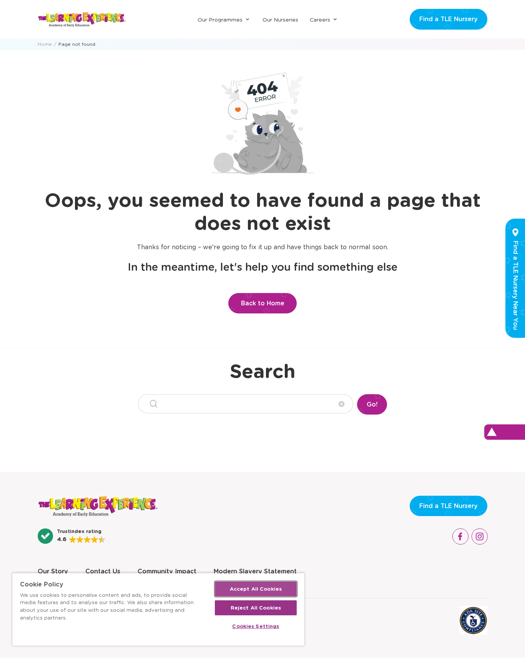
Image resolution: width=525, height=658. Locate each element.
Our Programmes (220, 20)
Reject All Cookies (256, 608)
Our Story (53, 571)
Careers (320, 20)
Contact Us (102, 571)
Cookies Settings (255, 626)
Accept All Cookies (256, 589)
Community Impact (167, 571)
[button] (72, 536)
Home (45, 44)
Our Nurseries (280, 20)
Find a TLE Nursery (448, 19)
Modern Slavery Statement (255, 571)
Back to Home (262, 303)
